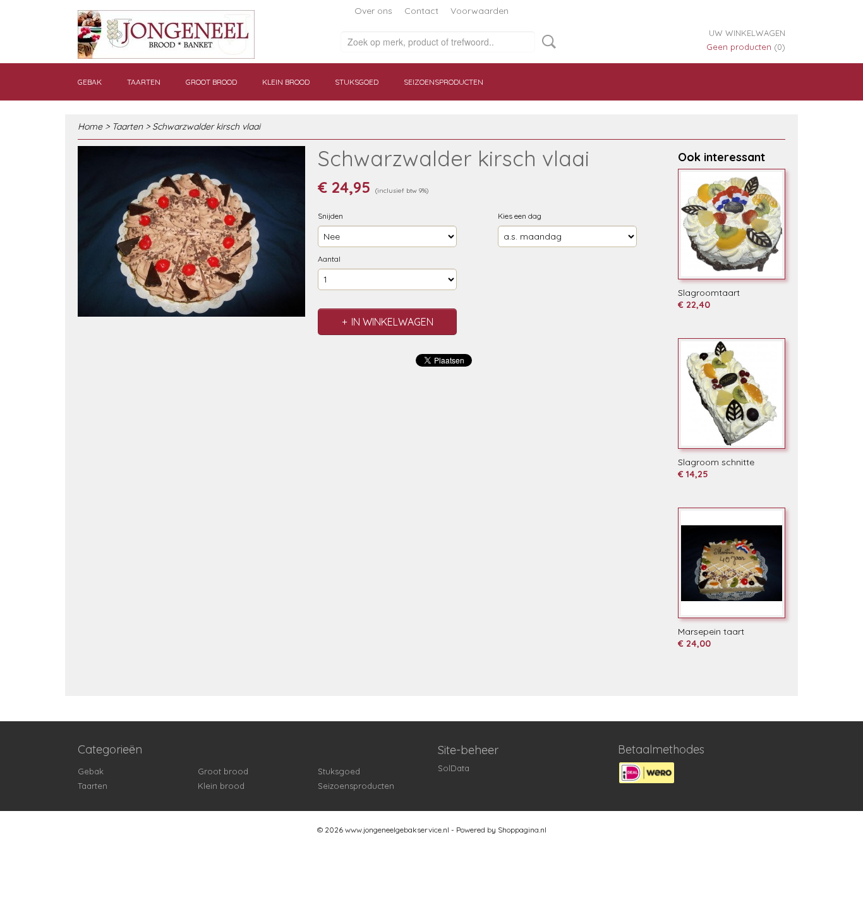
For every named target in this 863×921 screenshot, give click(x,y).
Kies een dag (519, 216)
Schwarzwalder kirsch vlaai (206, 126)
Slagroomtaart (709, 292)
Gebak (90, 82)
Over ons (373, 10)
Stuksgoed (356, 82)
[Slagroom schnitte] (731, 393)
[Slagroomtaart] (731, 224)
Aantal (329, 259)
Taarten (143, 82)
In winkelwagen (392, 321)
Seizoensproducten (443, 82)
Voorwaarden (479, 10)
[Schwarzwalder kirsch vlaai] (191, 231)
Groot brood (211, 82)
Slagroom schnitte (716, 462)
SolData (453, 768)
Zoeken (546, 41)
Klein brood (286, 82)
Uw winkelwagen (747, 33)
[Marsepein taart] (731, 563)
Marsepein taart (711, 631)
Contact (421, 10)
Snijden (330, 216)
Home (90, 126)
